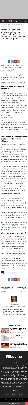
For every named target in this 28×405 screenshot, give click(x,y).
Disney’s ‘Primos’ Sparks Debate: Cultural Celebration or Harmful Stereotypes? (21, 289)
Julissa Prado (13, 271)
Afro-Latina (7, 271)
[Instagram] (8, 394)
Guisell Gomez (5, 40)
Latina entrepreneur (20, 271)
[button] (3, 21)
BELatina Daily (13, 332)
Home (2, 24)
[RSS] (19, 394)
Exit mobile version (14, 403)
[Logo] (14, 358)
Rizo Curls (3, 273)
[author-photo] (14, 302)
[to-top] (26, 403)
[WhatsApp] (18, 61)
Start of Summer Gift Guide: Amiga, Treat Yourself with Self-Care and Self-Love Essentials (7, 289)
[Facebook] (9, 61)
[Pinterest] (15, 61)
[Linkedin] (13, 318)
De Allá (9, 24)
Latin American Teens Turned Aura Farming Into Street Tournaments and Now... (18, 329)
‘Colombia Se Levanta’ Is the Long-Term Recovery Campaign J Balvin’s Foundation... (18, 345)
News (5, 24)
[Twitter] (12, 61)
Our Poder (9, 27)
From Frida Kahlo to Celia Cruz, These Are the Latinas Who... (18, 336)
